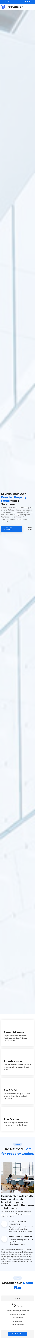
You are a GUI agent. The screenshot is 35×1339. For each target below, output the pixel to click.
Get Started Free (17, 1334)
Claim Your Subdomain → (9, 528)
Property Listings (13, 1061)
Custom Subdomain (14, 1032)
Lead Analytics (11, 1119)
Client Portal (10, 1090)
